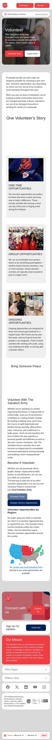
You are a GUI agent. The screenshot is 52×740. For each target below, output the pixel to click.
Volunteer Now (14, 54)
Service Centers (41, 14)
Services (32, 735)
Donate (40, 5)
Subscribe (36, 628)
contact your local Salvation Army (27, 567)
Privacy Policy (9, 703)
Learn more (32, 54)
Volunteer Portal (17, 496)
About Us (19, 735)
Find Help (23, 5)
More (44, 735)
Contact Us (37, 610)
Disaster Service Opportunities (23, 503)
